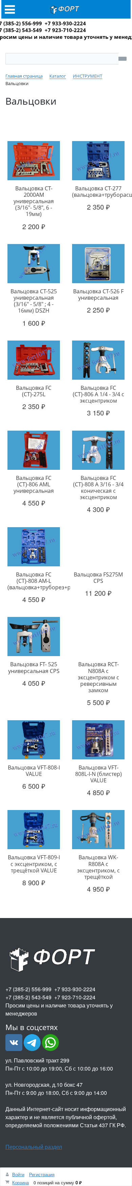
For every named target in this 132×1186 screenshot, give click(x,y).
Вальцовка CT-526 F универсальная (98, 294)
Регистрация (41, 1174)
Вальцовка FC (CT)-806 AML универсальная (34, 484)
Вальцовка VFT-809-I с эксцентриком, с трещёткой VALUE (34, 864)
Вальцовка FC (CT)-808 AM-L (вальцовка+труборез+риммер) (48, 581)
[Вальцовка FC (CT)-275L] (33, 360)
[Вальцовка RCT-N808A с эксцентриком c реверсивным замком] (98, 636)
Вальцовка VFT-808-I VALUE (34, 771)
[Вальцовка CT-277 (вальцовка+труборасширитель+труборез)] (98, 160)
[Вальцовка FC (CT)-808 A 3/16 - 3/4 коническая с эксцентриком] (98, 449)
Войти (18, 1174)
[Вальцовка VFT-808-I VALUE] (33, 739)
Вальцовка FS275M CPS (98, 578)
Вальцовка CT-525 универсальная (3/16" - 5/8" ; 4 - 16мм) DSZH (33, 301)
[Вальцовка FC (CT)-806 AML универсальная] (33, 449)
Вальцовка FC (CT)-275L (33, 391)
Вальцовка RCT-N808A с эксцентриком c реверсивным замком (98, 677)
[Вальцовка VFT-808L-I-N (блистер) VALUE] (98, 739)
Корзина (20, 1182)
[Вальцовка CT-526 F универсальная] (98, 263)
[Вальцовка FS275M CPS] (98, 546)
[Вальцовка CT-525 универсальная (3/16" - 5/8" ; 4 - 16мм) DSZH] (33, 263)
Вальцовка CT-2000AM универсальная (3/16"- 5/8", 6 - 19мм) (34, 201)
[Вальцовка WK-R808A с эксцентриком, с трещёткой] (98, 829)
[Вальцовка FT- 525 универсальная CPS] (33, 636)
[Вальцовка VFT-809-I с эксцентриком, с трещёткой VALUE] (33, 829)
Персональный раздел (33, 1147)
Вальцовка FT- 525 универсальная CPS (34, 667)
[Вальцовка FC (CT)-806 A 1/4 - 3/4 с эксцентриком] (98, 360)
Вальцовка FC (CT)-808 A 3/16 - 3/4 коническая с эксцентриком (98, 487)
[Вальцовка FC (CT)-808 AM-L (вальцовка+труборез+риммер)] (33, 546)
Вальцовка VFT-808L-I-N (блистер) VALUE (98, 774)
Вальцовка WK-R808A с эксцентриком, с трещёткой (98, 867)
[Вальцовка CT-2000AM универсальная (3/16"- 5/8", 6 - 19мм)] (33, 160)
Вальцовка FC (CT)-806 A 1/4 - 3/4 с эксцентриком (98, 394)
